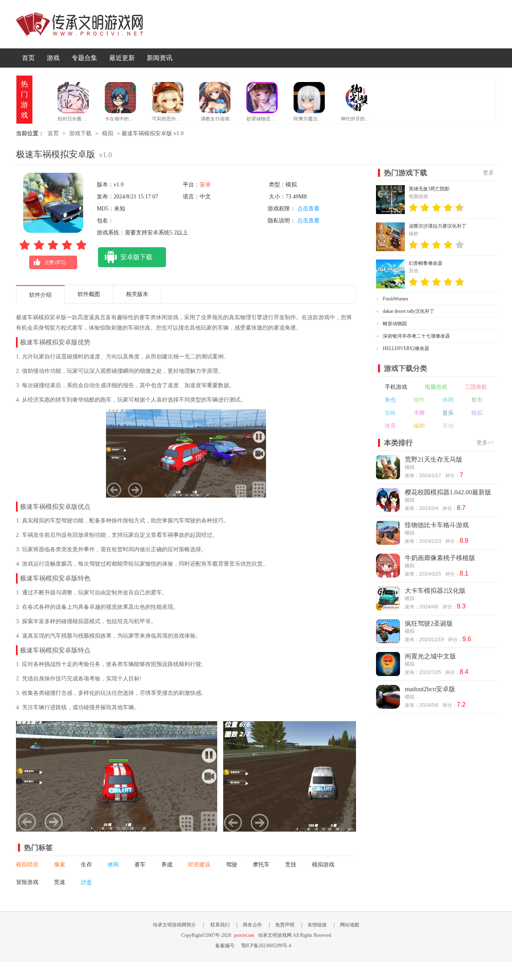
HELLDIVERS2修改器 (406, 348)
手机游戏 (396, 387)
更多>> (485, 443)
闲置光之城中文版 (430, 656)
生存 (86, 865)
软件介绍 (40, 295)
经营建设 (199, 865)
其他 (448, 426)
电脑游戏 (436, 387)
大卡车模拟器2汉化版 (435, 590)
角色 (390, 400)
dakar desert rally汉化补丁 (408, 311)
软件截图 (89, 294)
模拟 (107, 133)
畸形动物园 (395, 323)
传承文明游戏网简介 (174, 925)
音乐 (448, 413)
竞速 (59, 882)
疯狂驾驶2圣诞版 (429, 623)
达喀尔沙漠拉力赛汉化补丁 (437, 226)
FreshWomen (395, 299)
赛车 (140, 865)
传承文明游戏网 (79, 24)
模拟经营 (27, 865)
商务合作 (252, 925)
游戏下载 (80, 133)
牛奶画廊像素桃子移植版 (440, 557)
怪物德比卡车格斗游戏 (437, 525)
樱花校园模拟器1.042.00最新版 (448, 492)
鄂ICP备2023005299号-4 (266, 945)
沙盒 (86, 882)
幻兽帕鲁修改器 (425, 263)
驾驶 (231, 865)
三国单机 (476, 387)
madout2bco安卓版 (430, 689)
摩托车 (261, 865)
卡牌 (419, 413)
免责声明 (284, 925)
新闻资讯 (159, 57)
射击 (476, 400)
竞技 (290, 865)
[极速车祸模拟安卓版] (116, 827)
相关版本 (137, 294)
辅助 (419, 426)
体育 (390, 426)
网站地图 (349, 925)
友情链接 (317, 925)
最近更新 (122, 57)
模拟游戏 (323, 865)
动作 (419, 400)
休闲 (113, 865)
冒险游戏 (27, 882)
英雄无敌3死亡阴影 (429, 189)
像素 (59, 865)
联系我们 (220, 925)
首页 (28, 57)
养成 (166, 865)
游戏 (53, 57)
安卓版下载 (136, 257)
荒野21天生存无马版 (433, 459)
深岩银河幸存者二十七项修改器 (416, 336)
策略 (390, 413)
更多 (488, 173)
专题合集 (84, 57)
